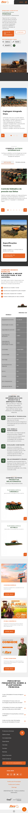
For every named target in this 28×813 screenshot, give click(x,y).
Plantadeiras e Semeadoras (9, 9)
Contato (4, 748)
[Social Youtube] (17, 774)
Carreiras (4, 745)
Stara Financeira (6, 755)
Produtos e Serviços (11, 5)
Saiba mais (9, 594)
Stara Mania (5, 741)
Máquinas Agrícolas (7, 7)
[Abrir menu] (26, 2)
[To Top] (22, 733)
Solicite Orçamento (14, 763)
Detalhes (7, 162)
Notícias (4, 752)
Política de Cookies (14, 784)
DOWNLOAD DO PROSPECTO (9, 256)
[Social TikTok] (20, 774)
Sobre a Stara (6, 734)
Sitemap (14, 787)
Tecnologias (20, 162)
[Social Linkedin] (14, 774)
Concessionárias (6, 738)
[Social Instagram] (11, 774)
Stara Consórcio (6, 758)
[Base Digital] (14, 811)
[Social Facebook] (7, 774)
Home (4, 5)
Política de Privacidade (14, 781)
